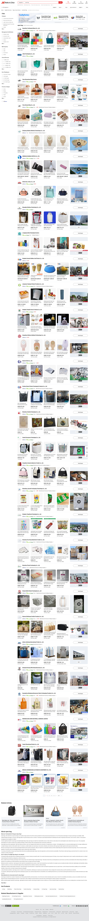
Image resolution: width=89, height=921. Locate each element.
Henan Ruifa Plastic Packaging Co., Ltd (31, 590)
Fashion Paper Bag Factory (45, 4)
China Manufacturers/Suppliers (28, 911)
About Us (37, 909)
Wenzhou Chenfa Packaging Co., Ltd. (31, 411)
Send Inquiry (80, 28)
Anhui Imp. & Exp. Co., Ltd (28, 181)
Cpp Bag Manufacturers (6, 899)
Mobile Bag (9, 889)
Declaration (45, 915)
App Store (8, 905)
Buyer (60, 7)
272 (59, 795)
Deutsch (40, 913)
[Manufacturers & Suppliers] (7, 2)
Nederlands (45, 913)
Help (66, 7)
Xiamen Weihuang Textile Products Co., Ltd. (33, 616)
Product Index (71, 911)
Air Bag (3, 889)
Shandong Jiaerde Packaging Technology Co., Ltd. (34, 488)
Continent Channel (52, 911)
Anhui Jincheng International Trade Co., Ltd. (33, 642)
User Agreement (39, 915)
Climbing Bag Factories (38, 896)
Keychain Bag (61, 889)
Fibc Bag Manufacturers (18, 899)
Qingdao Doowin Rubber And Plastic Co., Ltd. (33, 258)
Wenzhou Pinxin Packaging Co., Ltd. (31, 565)
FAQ (40, 909)
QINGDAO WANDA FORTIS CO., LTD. (31, 156)
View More (3, 883)
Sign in (86, 3)
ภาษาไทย (62, 913)
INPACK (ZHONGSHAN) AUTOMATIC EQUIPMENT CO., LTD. (36, 769)
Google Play (16, 905)
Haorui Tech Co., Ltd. (27, 360)
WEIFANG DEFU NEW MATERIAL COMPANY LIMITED (35, 718)
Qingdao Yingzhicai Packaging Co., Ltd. (31, 514)
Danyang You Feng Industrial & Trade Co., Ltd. (33, 539)
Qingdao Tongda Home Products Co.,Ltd (32, 309)
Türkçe (66, 913)
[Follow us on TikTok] (78, 905)
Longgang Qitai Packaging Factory (30, 232)
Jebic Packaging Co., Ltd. (28, 53)
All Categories (5, 7)
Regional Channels (65, 911)
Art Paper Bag (44, 889)
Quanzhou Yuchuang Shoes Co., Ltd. (31, 28)
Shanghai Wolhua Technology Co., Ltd (31, 207)
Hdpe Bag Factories (6, 896)
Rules (87, 7)
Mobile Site (51, 909)
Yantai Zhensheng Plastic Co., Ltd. (30, 744)
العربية (49, 913)
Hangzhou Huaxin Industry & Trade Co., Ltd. (32, 463)
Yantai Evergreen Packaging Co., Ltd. (31, 437)
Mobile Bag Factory (27, 4)
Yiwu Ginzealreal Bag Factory (29, 79)
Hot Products (13, 911)
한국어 (52, 913)
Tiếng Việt (70, 913)
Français (26, 913)
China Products (19, 911)
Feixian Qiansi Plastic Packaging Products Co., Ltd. (34, 386)
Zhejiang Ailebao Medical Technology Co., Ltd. (33, 130)
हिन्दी (59, 913)
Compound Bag (36, 889)
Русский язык (32, 913)
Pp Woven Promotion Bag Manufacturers (67, 896)
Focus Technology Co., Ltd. (45, 916)
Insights (76, 911)
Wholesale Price (45, 911)
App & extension (73, 7)
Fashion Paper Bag (27, 889)
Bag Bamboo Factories (27, 896)
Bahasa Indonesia (76, 913)
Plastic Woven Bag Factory (35, 4)
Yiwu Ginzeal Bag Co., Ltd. (28, 105)
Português (22, 913)
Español (18, 913)
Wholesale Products (38, 911)
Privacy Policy (50, 915)
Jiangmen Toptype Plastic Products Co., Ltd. (33, 284)
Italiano (36, 913)
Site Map (47, 909)
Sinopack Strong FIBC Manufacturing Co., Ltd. (33, 667)
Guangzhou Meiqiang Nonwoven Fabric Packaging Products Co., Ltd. (39, 693)
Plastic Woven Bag (17, 889)
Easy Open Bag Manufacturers (51, 896)
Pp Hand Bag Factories (16, 896)
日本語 (56, 913)
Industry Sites (58, 911)
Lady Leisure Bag (53, 889)
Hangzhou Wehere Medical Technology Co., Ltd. (34, 335)
